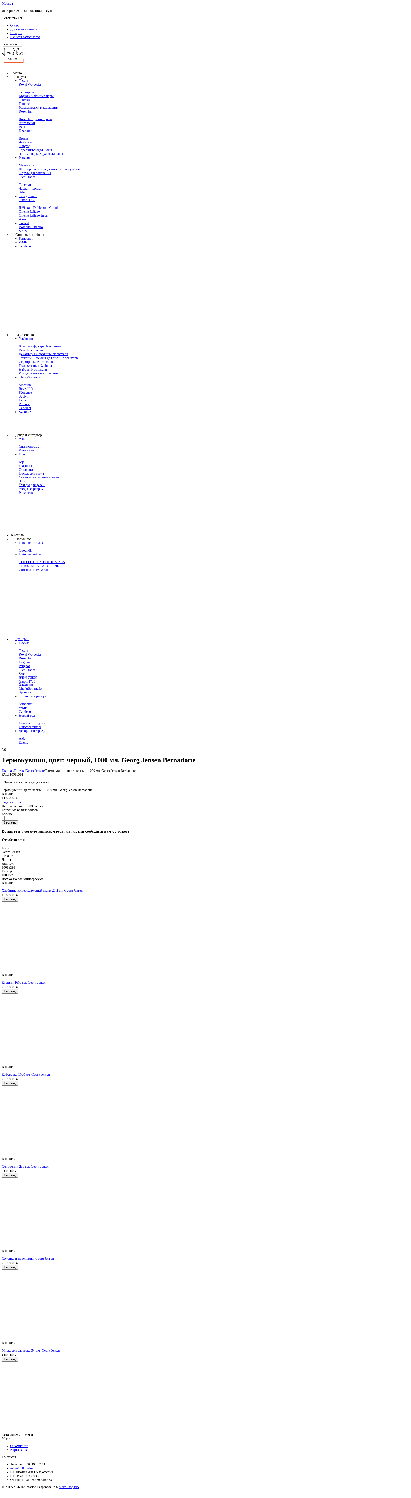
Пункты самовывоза (25, 37)
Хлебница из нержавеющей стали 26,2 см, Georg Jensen (42, 890)
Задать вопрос (12, 802)
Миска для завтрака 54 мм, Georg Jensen (31, 1350)
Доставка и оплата (23, 29)
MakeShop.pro (69, 1487)
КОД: (6, 774)
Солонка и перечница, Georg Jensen (28, 1258)
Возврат (16, 33)
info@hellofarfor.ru (23, 1468)
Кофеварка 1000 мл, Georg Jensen (26, 1074)
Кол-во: (7, 814)
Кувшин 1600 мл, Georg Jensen (24, 982)
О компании (19, 1446)
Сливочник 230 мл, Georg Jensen (25, 1166)
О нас (14, 25)
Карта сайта (19, 1450)
